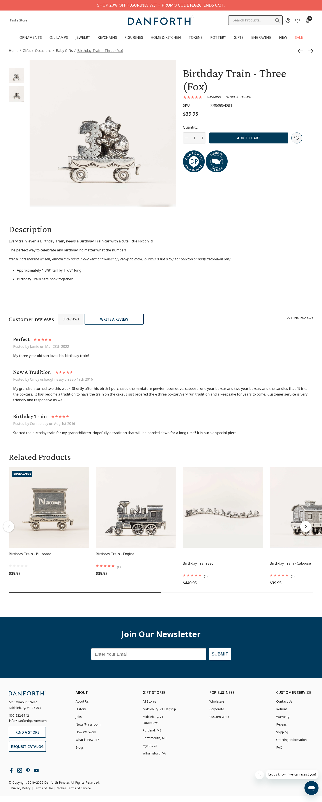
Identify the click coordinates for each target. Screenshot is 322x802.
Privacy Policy (20, 788)
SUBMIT (220, 654)
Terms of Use (43, 788)
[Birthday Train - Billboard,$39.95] (49, 507)
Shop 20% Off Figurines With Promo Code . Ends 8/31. (161, 5)
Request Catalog (27, 746)
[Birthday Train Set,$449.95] (223, 507)
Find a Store (18, 20)
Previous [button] (8, 526)
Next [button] (305, 526)
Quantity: (190, 127)
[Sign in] (287, 20)
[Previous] (301, 50)
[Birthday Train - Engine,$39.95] (136, 507)
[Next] (309, 50)
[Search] (277, 20)
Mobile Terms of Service (74, 788)
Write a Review (114, 319)
